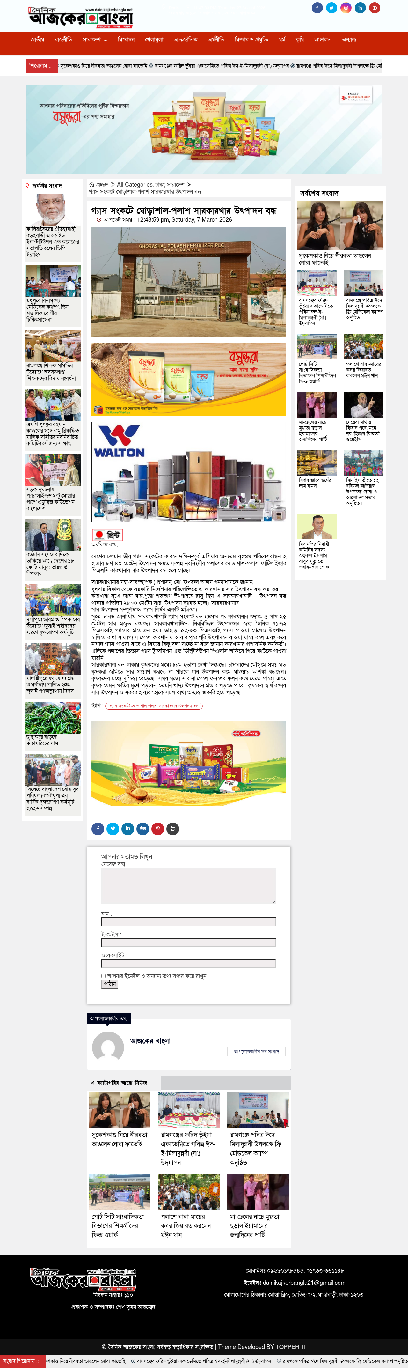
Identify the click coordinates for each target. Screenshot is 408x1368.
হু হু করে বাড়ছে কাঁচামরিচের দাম (42, 740)
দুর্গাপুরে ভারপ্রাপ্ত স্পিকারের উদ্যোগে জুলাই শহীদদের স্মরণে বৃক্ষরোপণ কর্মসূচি (53, 626)
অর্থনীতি (216, 39)
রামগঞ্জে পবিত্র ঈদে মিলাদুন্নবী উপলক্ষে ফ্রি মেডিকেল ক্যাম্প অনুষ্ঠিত (364, 309)
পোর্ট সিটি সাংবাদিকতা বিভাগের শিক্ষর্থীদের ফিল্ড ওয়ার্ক (118, 1226)
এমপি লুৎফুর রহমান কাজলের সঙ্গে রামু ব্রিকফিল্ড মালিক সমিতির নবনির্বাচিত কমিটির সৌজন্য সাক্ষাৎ (52, 434)
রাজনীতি (63, 39)
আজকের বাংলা (150, 1041)
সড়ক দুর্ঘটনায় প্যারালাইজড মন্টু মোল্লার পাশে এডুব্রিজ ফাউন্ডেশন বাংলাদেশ (50, 499)
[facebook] (319, 8)
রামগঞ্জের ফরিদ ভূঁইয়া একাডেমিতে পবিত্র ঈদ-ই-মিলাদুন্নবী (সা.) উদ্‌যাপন (316, 312)
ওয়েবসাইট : (114, 955)
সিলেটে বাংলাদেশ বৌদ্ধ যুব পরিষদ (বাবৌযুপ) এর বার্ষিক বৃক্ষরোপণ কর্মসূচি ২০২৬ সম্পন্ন (52, 799)
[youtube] (375, 8)
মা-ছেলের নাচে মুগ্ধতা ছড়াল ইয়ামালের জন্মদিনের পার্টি (254, 1226)
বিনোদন (126, 39)
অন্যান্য (349, 39)
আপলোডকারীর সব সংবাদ (256, 1051)
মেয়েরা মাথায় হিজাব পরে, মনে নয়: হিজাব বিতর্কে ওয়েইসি (363, 431)
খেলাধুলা (154, 39)
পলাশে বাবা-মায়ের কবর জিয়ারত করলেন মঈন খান (186, 1226)
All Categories (135, 185)
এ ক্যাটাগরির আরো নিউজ (119, 1083)
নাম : (106, 914)
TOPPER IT (291, 1347)
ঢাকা (159, 185)
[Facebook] (97, 829)
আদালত (323, 39)
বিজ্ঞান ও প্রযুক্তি (251, 39)
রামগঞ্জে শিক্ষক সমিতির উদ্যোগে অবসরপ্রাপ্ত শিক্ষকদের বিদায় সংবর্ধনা (51, 372)
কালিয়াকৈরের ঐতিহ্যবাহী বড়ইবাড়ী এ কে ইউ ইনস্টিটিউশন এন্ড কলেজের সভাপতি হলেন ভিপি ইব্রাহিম (52, 242)
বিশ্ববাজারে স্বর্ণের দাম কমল (315, 483)
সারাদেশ (91, 39)
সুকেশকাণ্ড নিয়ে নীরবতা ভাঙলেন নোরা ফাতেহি (335, 259)
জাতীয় (37, 39)
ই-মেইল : (111, 934)
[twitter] (333, 8)
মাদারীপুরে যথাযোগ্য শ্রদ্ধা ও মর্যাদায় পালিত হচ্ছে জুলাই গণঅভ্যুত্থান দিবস (51, 685)
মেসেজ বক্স (113, 864)
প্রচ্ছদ (102, 185)
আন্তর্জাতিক (185, 39)
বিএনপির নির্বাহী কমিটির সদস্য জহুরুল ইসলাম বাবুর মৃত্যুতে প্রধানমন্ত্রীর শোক (314, 556)
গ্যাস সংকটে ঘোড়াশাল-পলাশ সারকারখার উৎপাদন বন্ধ (145, 192)
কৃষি (300, 39)
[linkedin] (362, 8)
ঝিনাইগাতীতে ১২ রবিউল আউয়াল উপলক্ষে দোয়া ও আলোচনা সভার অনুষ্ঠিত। (362, 492)
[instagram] (347, 8)
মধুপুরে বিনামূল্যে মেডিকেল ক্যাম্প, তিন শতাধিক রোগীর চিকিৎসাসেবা (47, 310)
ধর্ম (282, 39)
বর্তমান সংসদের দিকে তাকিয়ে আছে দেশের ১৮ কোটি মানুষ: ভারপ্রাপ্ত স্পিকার (50, 564)
